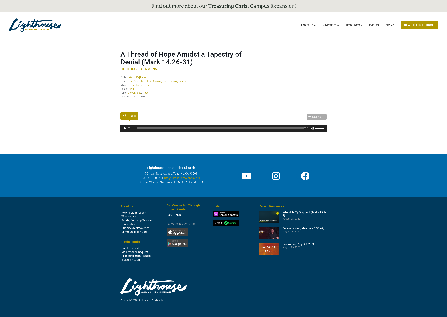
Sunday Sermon (140, 85)
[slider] (320, 128)
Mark (131, 88)
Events (374, 25)
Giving (390, 25)
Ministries (329, 25)
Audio (132, 116)
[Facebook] (305, 176)
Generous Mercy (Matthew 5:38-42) (303, 228)
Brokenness (134, 92)
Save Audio (318, 116)
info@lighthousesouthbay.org (182, 178)
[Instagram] (276, 176)
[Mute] (312, 128)
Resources (353, 25)
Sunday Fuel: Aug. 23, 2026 (299, 244)
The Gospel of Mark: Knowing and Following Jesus (157, 81)
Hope (145, 92)
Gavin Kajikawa (137, 77)
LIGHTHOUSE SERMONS (138, 69)
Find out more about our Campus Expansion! (223, 6)
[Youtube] (246, 176)
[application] (223, 128)
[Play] (125, 128)
